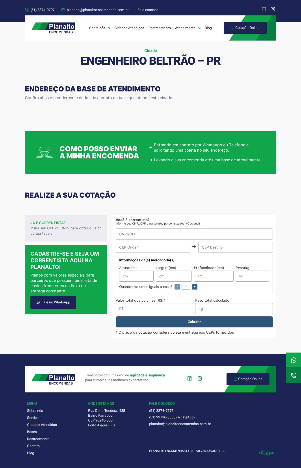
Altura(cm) (128, 268)
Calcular (194, 322)
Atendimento (185, 28)
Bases (32, 432)
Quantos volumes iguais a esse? (157, 286)
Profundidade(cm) (209, 268)
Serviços (33, 418)
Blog (208, 28)
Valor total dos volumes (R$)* (140, 301)
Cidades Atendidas (129, 28)
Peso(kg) (243, 268)
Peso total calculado (212, 301)
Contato (33, 446)
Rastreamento (160, 28)
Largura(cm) (166, 268)
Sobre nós (97, 28)
